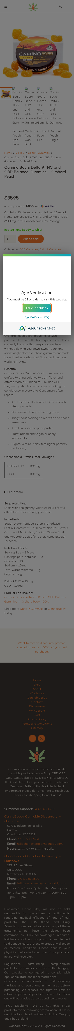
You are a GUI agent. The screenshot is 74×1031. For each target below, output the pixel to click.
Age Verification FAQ (37, 317)
